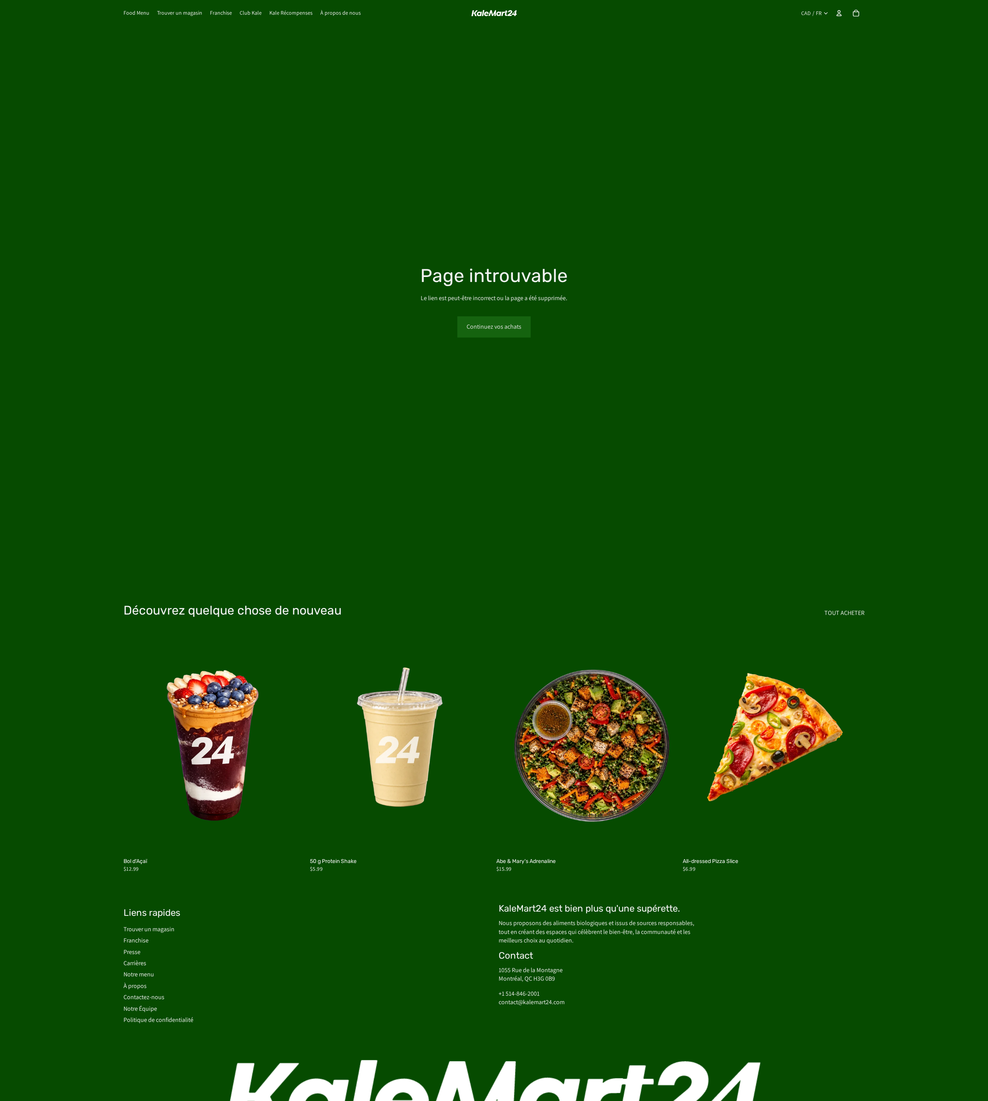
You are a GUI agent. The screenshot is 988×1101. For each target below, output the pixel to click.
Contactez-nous (144, 997)
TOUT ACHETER (844, 613)
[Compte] (839, 13)
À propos (135, 986)
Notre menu (139, 974)
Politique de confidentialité (158, 1020)
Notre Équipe (140, 1009)
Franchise (136, 940)
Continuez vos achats (494, 327)
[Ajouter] (293, 842)
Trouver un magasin (149, 929)
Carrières (135, 963)
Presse (132, 952)
